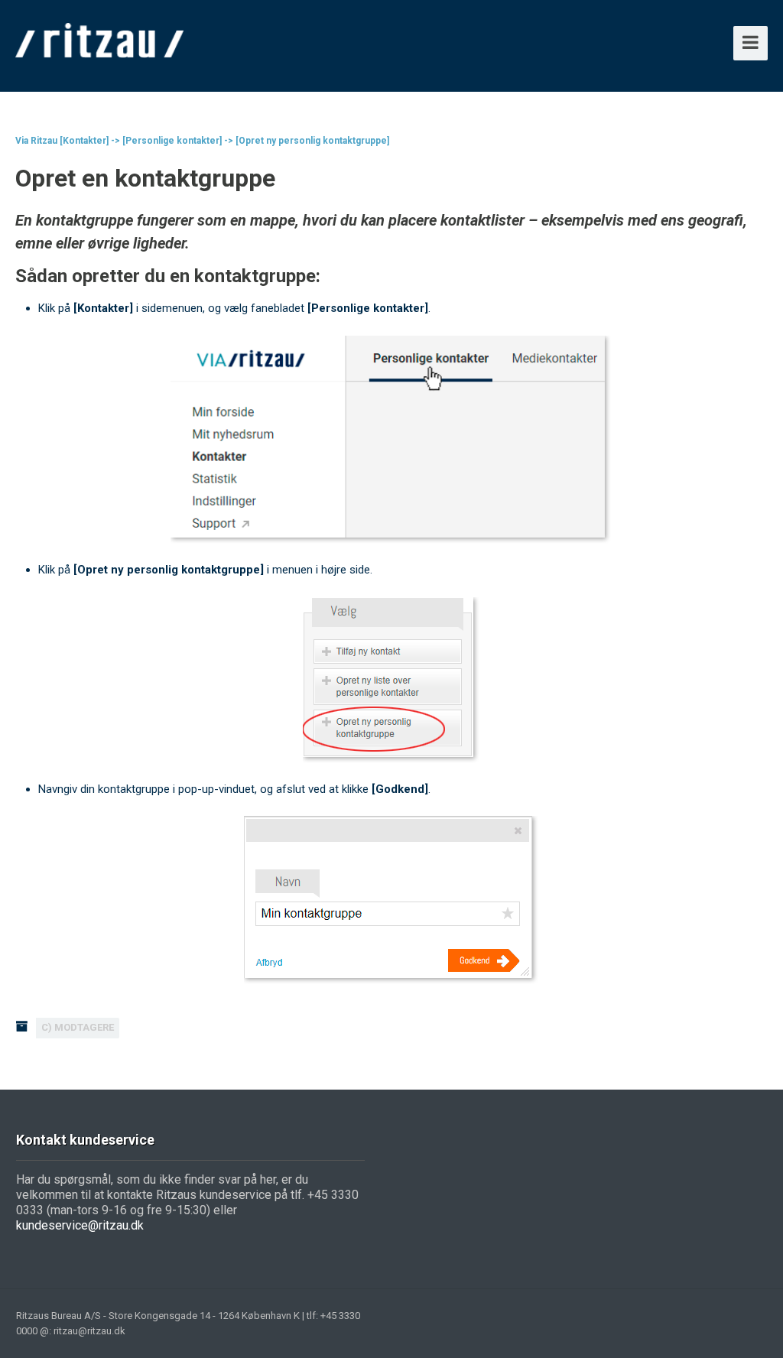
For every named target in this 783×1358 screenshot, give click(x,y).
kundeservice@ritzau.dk (80, 1225)
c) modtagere (77, 1027)
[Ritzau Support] (99, 38)
